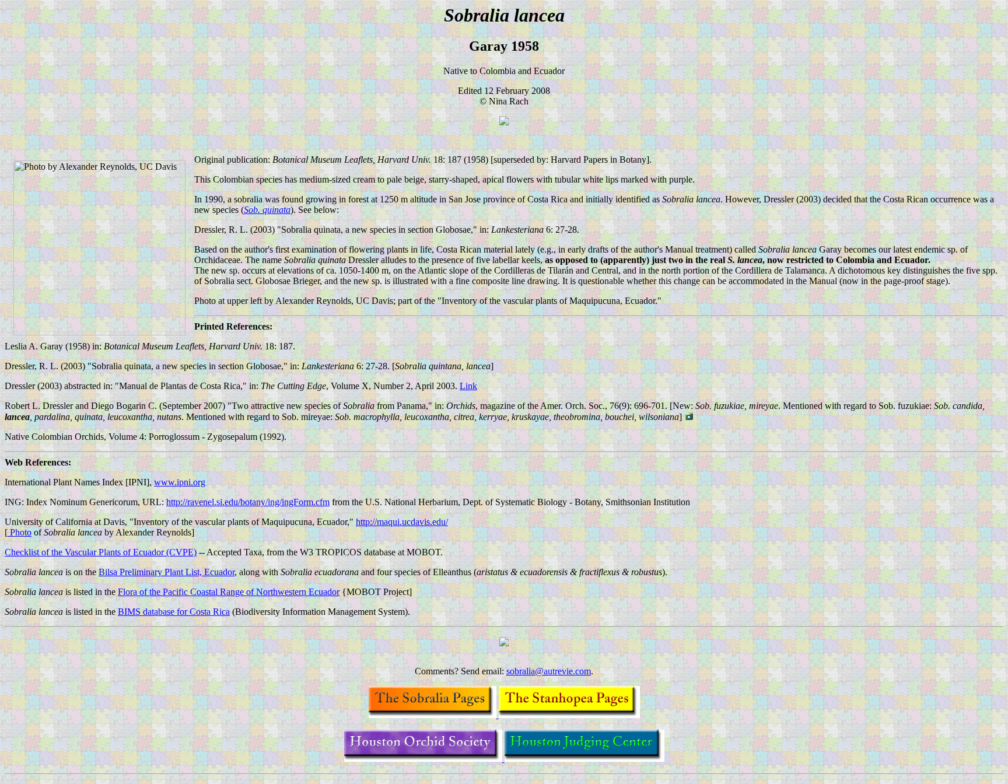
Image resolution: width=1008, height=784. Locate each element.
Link (468, 386)
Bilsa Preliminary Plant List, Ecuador (167, 572)
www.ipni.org (179, 482)
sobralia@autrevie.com (548, 671)
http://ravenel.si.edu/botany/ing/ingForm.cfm (248, 502)
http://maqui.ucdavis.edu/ (402, 522)
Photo (20, 532)
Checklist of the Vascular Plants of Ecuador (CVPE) (101, 552)
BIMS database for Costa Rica (174, 612)
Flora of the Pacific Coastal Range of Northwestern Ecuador (229, 592)
